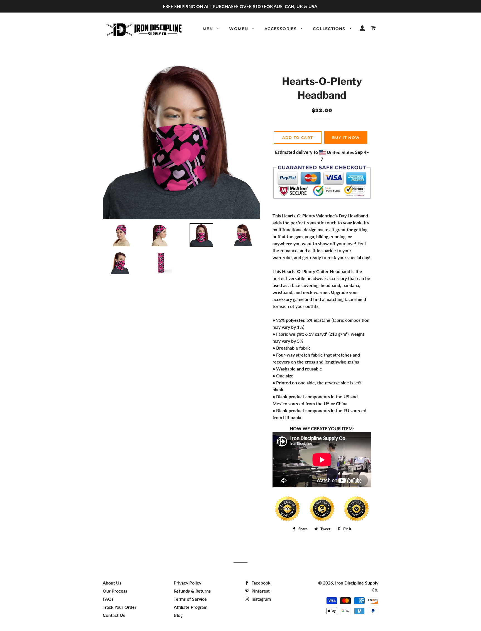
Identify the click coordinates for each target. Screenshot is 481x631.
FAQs (108, 598)
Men (209, 28)
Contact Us (114, 615)
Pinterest (260, 590)
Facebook (260, 582)
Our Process (115, 590)
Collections (330, 28)
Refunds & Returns (192, 590)
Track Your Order (119, 607)
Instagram (260, 598)
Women (239, 28)
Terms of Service (190, 598)
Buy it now (346, 137)
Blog (178, 615)
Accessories (281, 28)
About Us (112, 582)
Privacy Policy (187, 582)
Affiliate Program (190, 607)
